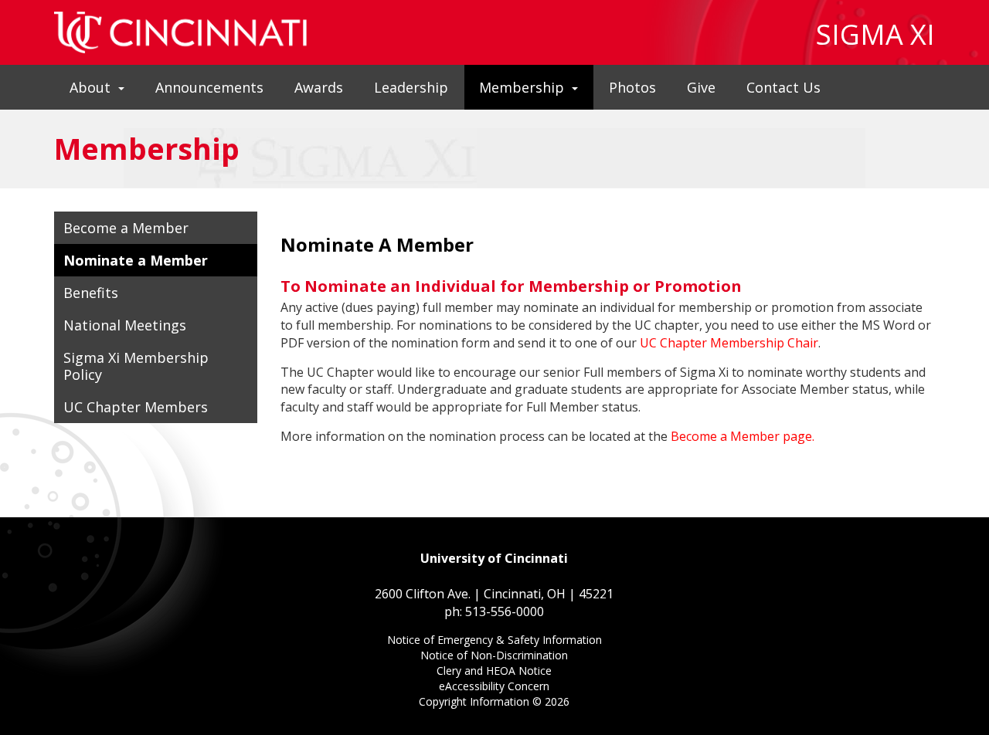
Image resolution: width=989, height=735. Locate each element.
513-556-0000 (504, 611)
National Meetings (124, 325)
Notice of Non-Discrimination (494, 656)
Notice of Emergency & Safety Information (494, 641)
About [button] (90, 87)
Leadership (411, 87)
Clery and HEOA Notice (494, 672)
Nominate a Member (135, 260)
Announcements (209, 87)
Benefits (90, 292)
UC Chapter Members (135, 407)
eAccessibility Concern (494, 687)
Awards (318, 87)
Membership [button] (521, 87)
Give (701, 87)
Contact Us (783, 87)
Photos (632, 87)
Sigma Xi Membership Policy (136, 366)
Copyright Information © (494, 701)
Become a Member (126, 227)
